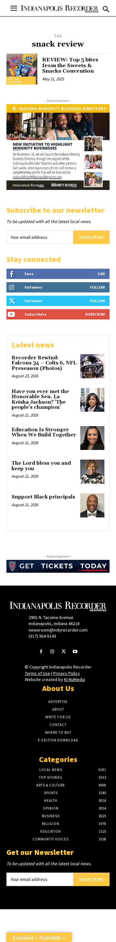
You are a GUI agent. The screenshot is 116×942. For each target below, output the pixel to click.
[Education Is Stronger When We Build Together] (92, 438)
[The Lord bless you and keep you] (92, 472)
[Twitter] (64, 652)
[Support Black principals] (92, 505)
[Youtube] (75, 652)
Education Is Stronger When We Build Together (44, 432)
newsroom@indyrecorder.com (58, 630)
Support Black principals (43, 497)
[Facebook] (41, 652)
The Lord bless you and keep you (41, 466)
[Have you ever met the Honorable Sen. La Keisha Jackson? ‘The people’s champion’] (92, 400)
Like (101, 273)
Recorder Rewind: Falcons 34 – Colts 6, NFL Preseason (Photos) (44, 363)
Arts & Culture (15, 80)
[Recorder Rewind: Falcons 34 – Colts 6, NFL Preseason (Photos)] (92, 366)
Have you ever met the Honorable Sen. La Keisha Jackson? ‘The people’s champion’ (40, 400)
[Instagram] (52, 652)
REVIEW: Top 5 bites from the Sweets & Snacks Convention (70, 65)
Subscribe (91, 237)
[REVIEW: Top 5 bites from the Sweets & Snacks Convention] (21, 69)
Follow (97, 287)
